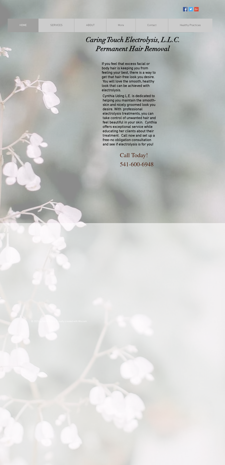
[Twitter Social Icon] (191, 9)
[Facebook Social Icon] (185, 9)
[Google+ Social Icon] (196, 9)
